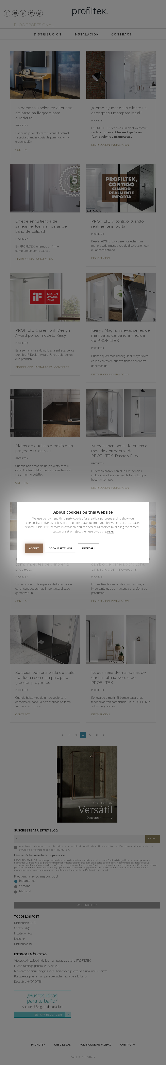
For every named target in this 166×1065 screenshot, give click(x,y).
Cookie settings (60, 548)
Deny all (88, 548)
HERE (46, 527)
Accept (34, 548)
